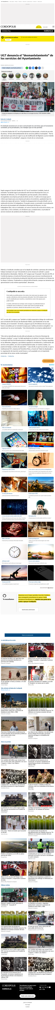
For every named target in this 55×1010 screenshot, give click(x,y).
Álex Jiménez (31, 811)
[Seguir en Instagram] (47, 987)
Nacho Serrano (4, 834)
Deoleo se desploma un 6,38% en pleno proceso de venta (12, 854)
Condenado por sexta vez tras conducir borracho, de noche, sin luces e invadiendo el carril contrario (40, 855)
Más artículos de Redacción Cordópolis (11, 688)
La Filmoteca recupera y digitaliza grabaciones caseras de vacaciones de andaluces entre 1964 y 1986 (12, 710)
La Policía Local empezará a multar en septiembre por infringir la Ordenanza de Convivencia (40, 878)
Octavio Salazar (4, 684)
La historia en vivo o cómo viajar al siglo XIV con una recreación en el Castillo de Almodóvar (13, 809)
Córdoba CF (35, 1)
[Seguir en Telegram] (45, 987)
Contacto (28, 1006)
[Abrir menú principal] (53, 26)
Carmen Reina (4, 812)
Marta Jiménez (31, 766)
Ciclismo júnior (39, 1)
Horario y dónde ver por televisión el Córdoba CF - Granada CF (12, 904)
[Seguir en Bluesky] (40, 987)
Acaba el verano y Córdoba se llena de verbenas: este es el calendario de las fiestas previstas (41, 786)
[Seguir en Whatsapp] (42, 989)
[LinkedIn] (39, 68)
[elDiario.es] (9, 989)
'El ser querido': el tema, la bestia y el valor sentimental (13, 682)
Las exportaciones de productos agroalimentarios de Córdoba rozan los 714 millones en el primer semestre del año (40, 710)
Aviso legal (27, 1004)
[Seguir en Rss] (44, 989)
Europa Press (4, 857)
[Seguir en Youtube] (50, 987)
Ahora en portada (6, 742)
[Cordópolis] (9, 985)
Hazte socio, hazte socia (28, 609)
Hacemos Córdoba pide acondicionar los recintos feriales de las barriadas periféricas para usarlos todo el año (13, 733)
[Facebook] (30, 68)
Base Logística (12, 1)
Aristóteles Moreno (5, 788)
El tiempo (16, 1)
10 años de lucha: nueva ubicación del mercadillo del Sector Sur (39, 927)
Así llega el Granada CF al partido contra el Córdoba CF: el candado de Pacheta (41, 808)
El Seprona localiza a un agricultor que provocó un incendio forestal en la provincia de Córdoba (12, 660)
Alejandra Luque (31, 858)
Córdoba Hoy (6, 31)
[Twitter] (36, 68)
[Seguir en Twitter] (42, 987)
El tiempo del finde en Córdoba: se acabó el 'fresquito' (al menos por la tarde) (40, 682)
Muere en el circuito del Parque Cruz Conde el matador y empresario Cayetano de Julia (40, 660)
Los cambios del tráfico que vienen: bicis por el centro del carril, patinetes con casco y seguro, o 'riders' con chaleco (14, 761)
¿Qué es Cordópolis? (27, 1002)
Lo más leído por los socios (8, 640)
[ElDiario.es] (48, 31)
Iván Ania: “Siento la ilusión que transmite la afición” (13, 831)
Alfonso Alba (31, 663)
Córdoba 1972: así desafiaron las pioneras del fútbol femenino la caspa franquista (13, 785)
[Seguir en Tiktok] (40, 989)
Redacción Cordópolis (6, 119)
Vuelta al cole (24, 1)
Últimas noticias (5, 885)
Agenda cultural (29, 1)
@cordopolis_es (5, 122)
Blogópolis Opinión (32, 929)
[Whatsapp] (27, 68)
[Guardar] (42, 68)
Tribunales (20, 1)
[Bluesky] (33, 68)
